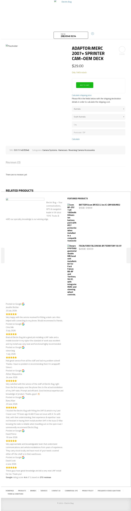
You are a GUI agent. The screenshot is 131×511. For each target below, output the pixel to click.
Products (22, 490)
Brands (33, 490)
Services (44, 490)
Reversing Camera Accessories (81, 150)
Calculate (76, 139)
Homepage (10, 490)
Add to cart (84, 85)
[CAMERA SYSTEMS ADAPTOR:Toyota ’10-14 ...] (129, 255)
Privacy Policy (87, 490)
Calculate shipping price (81, 95)
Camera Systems (49, 150)
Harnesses (62, 150)
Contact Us (56, 490)
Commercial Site (71, 490)
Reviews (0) (13, 162)
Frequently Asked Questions (109, 490)
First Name (72, 311)
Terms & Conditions (15, 494)
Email (96, 309)
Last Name (85, 311)
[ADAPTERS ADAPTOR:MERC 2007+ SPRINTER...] (2, 255)
